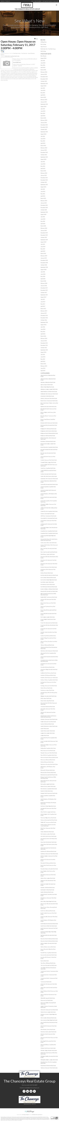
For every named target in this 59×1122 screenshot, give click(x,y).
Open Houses (44, 46)
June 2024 (43, 111)
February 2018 (44, 283)
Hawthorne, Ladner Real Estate (47, 690)
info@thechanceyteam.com (32, 1087)
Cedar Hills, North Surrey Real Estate (49, 476)
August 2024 (43, 106)
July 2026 (43, 60)
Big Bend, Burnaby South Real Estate (48, 406)
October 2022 (44, 154)
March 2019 (43, 253)
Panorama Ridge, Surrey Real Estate (48, 817)
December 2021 (44, 177)
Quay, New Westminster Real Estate (48, 842)
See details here (17, 62)
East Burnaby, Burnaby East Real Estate (49, 575)
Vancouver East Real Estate (47, 1000)
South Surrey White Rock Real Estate (49, 926)
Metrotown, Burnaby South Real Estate (49, 764)
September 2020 (44, 212)
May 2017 (43, 304)
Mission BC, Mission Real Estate (48, 770)
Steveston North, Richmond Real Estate (49, 938)
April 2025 (43, 95)
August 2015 (43, 352)
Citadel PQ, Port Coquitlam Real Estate (49, 511)
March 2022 (43, 170)
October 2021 (44, 182)
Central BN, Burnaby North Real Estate (49, 484)
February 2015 (44, 366)
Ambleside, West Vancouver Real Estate (49, 393)
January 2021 (44, 203)
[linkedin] (27, 1091)
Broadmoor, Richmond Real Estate (48, 441)
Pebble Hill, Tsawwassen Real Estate (48, 822)
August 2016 (43, 324)
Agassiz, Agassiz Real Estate (47, 384)
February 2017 (44, 310)
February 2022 (44, 173)
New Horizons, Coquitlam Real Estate (49, 788)
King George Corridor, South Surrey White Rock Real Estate (48, 716)
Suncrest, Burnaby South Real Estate (49, 955)
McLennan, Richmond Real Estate (48, 759)
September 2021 (44, 184)
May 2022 (43, 166)
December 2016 (44, 315)
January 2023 (44, 150)
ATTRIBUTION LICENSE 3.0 (37, 1114)
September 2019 (44, 239)
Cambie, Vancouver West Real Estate (49, 460)
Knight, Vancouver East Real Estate (48, 721)
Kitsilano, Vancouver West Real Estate (49, 719)
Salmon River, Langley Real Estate (48, 878)
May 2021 (43, 193)
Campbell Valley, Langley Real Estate (48, 462)
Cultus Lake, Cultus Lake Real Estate (49, 542)
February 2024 (44, 120)
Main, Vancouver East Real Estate (48, 750)
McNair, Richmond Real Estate (47, 762)
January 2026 (44, 74)
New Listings (43, 44)
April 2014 (43, 370)
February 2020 (44, 228)
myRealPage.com (29, 1112)
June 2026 (43, 62)
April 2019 (43, 251)
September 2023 (44, 131)
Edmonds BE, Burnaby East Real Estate (49, 591)
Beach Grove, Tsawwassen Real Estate (49, 400)
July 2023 (43, 136)
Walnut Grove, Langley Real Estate (48, 1012)
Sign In (2, 1)
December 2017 (44, 288)
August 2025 (43, 85)
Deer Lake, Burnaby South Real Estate (49, 552)
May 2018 (43, 276)
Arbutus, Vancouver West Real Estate (49, 398)
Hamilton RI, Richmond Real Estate (48, 675)
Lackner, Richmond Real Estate (47, 724)
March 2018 (43, 281)
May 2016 (43, 331)
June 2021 (43, 191)
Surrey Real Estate (45, 960)
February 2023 (44, 147)
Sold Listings (43, 51)
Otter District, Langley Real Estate (48, 812)
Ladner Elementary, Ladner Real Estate (49, 726)
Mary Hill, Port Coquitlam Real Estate (49, 755)
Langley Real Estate (45, 735)
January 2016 (44, 340)
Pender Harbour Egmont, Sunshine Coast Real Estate (48, 825)
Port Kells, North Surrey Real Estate (48, 836)
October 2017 (44, 292)
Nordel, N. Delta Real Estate (47, 791)
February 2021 (44, 200)
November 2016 (44, 317)
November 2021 (44, 180)
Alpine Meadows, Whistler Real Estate (49, 391)
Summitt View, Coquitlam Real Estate (49, 952)
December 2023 (44, 124)
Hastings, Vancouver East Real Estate (49, 685)
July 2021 (43, 189)
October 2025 (44, 81)
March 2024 (43, 118)
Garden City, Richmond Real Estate (48, 635)
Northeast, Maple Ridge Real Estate (48, 806)
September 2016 (44, 322)
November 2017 (44, 290)
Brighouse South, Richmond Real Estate (49, 433)
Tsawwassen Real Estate (46, 981)
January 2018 (44, 285)
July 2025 (43, 88)
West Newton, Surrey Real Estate (48, 1029)
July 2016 (43, 327)
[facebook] (24, 1091)
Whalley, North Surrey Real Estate (48, 1048)
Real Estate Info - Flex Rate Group (48, 49)
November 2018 (44, 262)
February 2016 (44, 338)
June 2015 (43, 356)
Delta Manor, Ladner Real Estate (48, 554)
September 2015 (44, 350)
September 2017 (44, 294)
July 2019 (43, 244)
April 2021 (43, 196)
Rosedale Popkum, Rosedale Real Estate (49, 868)
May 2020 (43, 221)
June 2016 (43, 329)
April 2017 (43, 306)
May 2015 (43, 359)
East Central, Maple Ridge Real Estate (49, 579)
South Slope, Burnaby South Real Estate (49, 923)
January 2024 (44, 122)
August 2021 (43, 186)
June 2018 (43, 274)
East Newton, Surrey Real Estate (48, 584)
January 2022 (44, 175)
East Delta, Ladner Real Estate (47, 582)
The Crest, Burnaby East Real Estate (49, 965)
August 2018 (43, 269)
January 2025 (44, 101)
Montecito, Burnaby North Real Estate (49, 774)
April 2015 (43, 361)
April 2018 (43, 278)
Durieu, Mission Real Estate (47, 573)
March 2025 (43, 97)
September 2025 (44, 83)
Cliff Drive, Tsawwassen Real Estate (48, 516)
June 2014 (43, 368)
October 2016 (44, 320)
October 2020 (44, 209)
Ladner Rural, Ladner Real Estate (48, 730)
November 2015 (44, 345)
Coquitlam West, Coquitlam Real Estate (49, 533)
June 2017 (43, 301)
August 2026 (43, 58)
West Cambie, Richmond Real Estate (48, 1017)
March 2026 (43, 69)
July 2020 (43, 216)
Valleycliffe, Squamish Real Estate (48, 998)
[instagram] (34, 1091)
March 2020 (43, 225)
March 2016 (43, 336)
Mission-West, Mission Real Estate (48, 772)
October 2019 (44, 237)
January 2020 (44, 230)
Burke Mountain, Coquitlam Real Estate (49, 447)
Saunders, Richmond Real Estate (48, 887)
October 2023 (44, 129)
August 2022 (43, 159)
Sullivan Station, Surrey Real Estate (48, 946)
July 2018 (43, 271)
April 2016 (43, 333)
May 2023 (43, 141)
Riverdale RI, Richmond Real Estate (48, 863)
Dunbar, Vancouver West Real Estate (49, 567)
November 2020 (44, 207)
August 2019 (43, 242)
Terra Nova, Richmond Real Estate (48, 963)
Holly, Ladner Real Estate (46, 698)
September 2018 (44, 267)
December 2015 (44, 343)
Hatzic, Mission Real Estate (46, 688)
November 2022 (44, 152)
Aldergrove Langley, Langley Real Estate (49, 389)
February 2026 (44, 72)
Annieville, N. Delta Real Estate (47, 396)
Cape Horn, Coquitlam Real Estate (48, 468)
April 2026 (43, 67)
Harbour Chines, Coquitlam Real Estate (49, 679)
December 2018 (44, 260)
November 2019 (44, 235)
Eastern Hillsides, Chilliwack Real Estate (49, 589)
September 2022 (44, 157)
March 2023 (43, 145)
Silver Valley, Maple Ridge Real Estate (48, 901)
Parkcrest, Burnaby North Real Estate (49, 820)
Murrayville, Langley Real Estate (47, 784)
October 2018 (44, 265)
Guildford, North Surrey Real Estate (48, 673)
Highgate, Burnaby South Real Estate (48, 696)
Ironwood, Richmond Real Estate (48, 706)
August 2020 (43, 214)
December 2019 (44, 232)
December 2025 (44, 76)
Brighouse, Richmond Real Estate (48, 435)
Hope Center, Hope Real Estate (47, 700)
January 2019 (44, 258)
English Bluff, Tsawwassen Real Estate (49, 597)
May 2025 (43, 92)
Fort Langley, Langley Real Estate (48, 617)
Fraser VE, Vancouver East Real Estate (49, 622)
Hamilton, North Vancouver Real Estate (49, 677)
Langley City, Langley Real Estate (48, 733)
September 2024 (44, 104)
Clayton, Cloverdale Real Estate (47, 513)
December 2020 (44, 205)
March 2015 (43, 363)
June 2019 (43, 246)
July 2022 (43, 161)
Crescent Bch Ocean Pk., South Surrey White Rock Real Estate (49, 540)
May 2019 (43, 248)
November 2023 (44, 127)
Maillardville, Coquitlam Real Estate (12, 56)
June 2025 (43, 90)
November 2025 (44, 79)
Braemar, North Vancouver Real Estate (49, 422)
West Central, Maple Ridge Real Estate (49, 1020)
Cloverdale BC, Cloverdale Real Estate (49, 518)
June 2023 (43, 138)
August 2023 (43, 134)
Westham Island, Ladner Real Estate (48, 1031)
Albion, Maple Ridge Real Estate (47, 387)
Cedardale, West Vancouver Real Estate (49, 478)
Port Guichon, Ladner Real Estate (48, 834)
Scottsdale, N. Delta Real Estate (47, 889)
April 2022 (43, 168)
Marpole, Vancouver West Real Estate (49, 752)
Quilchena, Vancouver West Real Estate (49, 853)
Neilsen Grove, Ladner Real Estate (48, 786)
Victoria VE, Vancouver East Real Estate (49, 1009)
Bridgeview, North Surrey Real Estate (49, 431)
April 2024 (43, 115)
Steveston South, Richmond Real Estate (49, 941)
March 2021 (43, 198)
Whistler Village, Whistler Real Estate (49, 1050)
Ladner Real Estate (45, 728)
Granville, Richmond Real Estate (47, 667)
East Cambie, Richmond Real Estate (48, 577)
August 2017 (43, 297)
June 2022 (43, 163)
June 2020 (43, 219)
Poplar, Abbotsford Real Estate (47, 831)
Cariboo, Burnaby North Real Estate (48, 474)
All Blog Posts (44, 42)
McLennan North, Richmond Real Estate (49, 757)
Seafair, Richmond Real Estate (47, 892)
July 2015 (43, 354)
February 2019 (44, 255)
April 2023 (43, 143)
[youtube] (31, 1091)
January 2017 (44, 313)
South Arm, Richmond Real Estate (48, 910)
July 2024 (43, 108)
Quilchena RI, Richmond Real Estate (48, 851)
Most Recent (43, 56)
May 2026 (43, 65)
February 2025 (44, 99)
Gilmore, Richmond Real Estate (47, 645)
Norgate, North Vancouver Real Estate (49, 793)
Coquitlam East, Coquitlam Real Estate (49, 531)
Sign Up (8, 1)
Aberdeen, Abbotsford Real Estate (48, 382)
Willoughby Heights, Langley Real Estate (49, 1059)
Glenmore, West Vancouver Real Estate (49, 650)
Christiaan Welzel (25, 1114)
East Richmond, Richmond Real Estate (49, 586)
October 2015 (44, 347)
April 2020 (43, 223)
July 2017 (43, 299)
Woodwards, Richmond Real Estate (48, 1065)
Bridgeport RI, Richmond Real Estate (48, 428)
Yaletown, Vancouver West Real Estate (49, 1067)
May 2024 (43, 113)
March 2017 (43, 308)
